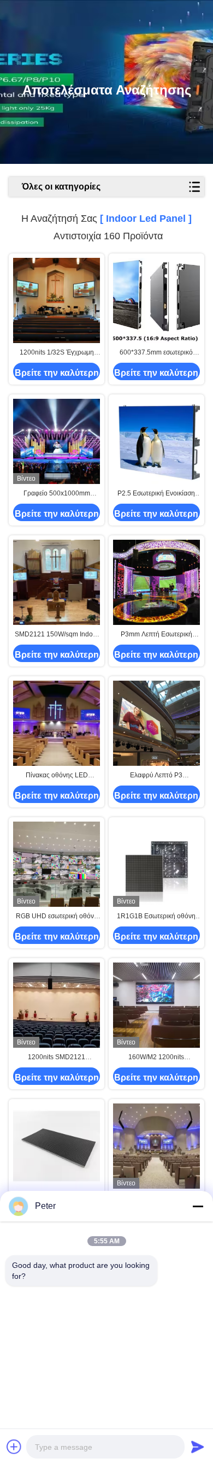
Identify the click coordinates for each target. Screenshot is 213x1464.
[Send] (197, 1447)
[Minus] (197, 1206)
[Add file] (14, 1447)
